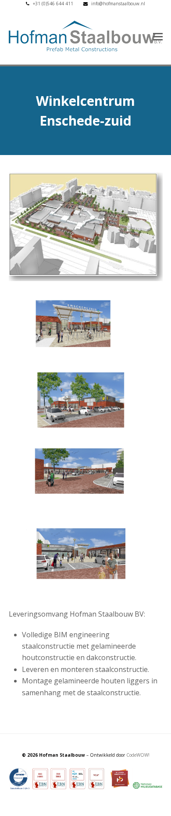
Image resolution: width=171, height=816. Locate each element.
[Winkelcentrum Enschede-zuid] (86, 278)
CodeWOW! (138, 755)
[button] (158, 36)
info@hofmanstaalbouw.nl (118, 3)
